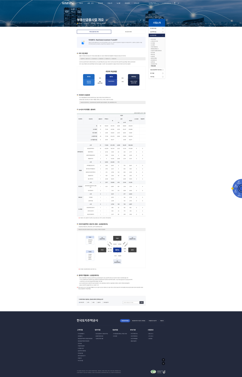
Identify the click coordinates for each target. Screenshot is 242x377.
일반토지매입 (154, 58)
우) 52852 (79, 370)
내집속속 (80, 358)
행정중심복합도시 (155, 48)
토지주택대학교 (134, 336)
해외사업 (153, 54)
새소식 (81, 3)
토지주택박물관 (134, 338)
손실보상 (153, 56)
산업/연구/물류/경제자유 (156, 50)
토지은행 (153, 52)
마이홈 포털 (80, 353)
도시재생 (153, 43)
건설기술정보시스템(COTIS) (102, 333)
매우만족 (82, 302)
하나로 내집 (80, 360)
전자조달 (80, 343)
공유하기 (140, 20)
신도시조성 (153, 39)
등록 (141, 302)
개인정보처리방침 (125, 320)
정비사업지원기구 (82, 355)
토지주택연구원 (134, 333)
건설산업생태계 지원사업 (156, 69)
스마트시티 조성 (154, 41)
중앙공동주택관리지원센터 (83, 341)
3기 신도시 (151, 336)
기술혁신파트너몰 (99, 338)
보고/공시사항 (128, 31)
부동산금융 (153, 65)
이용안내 (162, 320)
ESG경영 (127, 3)
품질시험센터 (134, 341)
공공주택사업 (153, 31)
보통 (93, 302)
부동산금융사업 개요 (101, 23)
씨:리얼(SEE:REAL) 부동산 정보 (120, 333)
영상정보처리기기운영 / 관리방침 (138, 320)
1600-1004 (104, 370)
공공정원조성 (154, 60)
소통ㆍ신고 (90, 3)
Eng (174, 3)
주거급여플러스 (81, 333)
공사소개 (136, 3)
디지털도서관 (81, 348)
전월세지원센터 (81, 346)
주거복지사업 (153, 28)
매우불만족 (106, 302)
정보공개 (100, 3)
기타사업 (152, 76)
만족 (88, 302)
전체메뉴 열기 (178, 3)
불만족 (99, 302)
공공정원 (150, 338)
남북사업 (153, 62)
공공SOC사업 (154, 64)
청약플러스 (80, 336)
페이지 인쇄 (143, 20)
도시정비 (153, 45)
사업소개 (109, 3)
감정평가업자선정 (99, 336)
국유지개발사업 (154, 47)
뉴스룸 (118, 3)
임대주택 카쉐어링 (82, 350)
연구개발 (152, 73)
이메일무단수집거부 (153, 320)
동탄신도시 (151, 333)
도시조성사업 (153, 35)
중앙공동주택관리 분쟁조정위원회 (85, 338)
